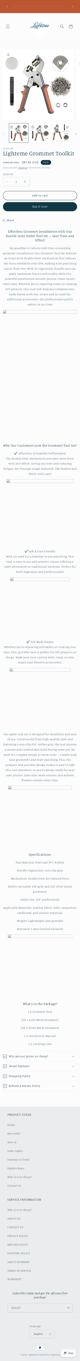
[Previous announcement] (7, 6)
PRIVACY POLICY (17, 1235)
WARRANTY (14, 1279)
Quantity (8, 174)
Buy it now (40, 206)
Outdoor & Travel (18, 1159)
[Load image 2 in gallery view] (39, 132)
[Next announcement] (73, 6)
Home (11, 1124)
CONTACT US (15, 1227)
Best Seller (14, 1133)
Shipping (22, 167)
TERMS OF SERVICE (19, 1270)
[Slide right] (76, 134)
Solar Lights (15, 1150)
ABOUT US (13, 1218)
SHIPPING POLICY (18, 1253)
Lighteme (33, 1354)
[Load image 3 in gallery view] (61, 132)
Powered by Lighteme (49, 1354)
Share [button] (10, 220)
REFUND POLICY (17, 1244)
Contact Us (14, 1185)
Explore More (16, 1168)
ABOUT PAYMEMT (18, 1261)
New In (12, 1142)
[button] (8, 26)
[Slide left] (4, 134)
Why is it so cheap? (19, 1176)
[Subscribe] (68, 1307)
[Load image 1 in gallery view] (18, 132)
